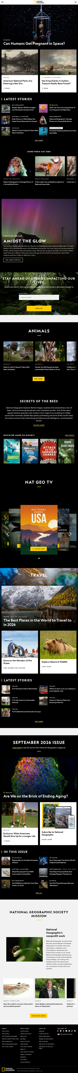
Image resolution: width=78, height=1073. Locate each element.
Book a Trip (23, 1036)
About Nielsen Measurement (10, 1044)
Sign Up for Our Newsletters (46, 1044)
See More (39, 140)
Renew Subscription (44, 1036)
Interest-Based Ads (7, 1041)
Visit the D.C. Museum (26, 1046)
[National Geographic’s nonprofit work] (39, 949)
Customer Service (44, 1033)
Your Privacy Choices (7, 1046)
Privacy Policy (5, 1033)
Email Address (23, 293)
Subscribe (17, 748)
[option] (18, 170)
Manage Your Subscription (46, 1039)
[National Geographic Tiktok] (72, 1030)
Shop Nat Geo (24, 1044)
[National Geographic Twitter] (63, 1030)
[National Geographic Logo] (8, 1071)
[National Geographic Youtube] (66, 1030)
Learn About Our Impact (27, 1052)
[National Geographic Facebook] (60, 1030)
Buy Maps (23, 1039)
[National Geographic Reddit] (75, 1030)
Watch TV (23, 1049)
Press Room (23, 1059)
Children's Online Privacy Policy (10, 1039)
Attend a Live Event (25, 1033)
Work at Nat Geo (43, 1041)
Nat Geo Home (24, 1031)
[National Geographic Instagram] (57, 1030)
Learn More (47, 839)
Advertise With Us (25, 1062)
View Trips (46, 666)
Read (8, 88)
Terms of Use (5, 1031)
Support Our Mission (26, 1054)
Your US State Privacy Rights (9, 1036)
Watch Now (39, 425)
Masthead (23, 1057)
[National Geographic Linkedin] (69, 1030)
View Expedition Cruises (14, 668)
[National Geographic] (39, 2)
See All (39, 893)
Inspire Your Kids (25, 1041)
